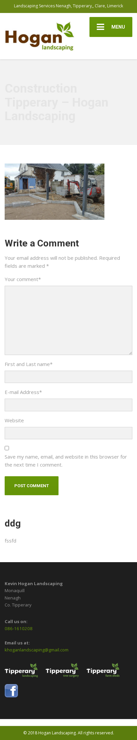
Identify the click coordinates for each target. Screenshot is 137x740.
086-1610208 (19, 628)
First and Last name (29, 364)
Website (14, 420)
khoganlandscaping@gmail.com (36, 650)
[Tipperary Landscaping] (25, 673)
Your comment (23, 279)
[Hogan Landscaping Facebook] (15, 694)
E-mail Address (23, 392)
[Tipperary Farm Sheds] (106, 673)
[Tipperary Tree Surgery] (65, 673)
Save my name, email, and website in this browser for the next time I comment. (66, 460)
